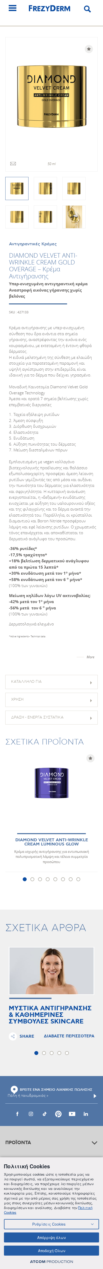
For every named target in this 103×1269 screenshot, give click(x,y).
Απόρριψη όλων (51, 1237)
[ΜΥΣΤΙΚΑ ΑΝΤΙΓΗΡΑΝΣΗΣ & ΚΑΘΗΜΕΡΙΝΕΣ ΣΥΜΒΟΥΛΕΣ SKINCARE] (51, 971)
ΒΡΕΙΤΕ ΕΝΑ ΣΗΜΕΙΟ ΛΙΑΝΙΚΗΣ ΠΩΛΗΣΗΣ (56, 1090)
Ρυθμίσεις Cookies (48, 1224)
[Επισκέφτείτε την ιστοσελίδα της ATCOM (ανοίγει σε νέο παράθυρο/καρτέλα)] (51, 1261)
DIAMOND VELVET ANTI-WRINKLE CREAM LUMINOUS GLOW (51, 842)
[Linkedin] (85, 1114)
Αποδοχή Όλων (51, 1250)
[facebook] (17, 1114)
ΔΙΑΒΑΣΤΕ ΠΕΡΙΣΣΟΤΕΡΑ (69, 1036)
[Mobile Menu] (12, 8)
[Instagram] (31, 1114)
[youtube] (72, 1114)
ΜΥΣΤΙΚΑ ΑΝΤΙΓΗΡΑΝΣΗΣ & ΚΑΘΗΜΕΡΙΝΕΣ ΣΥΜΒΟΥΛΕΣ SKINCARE (50, 1015)
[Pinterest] (58, 1114)
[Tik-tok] (44, 1114)
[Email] (13, 164)
